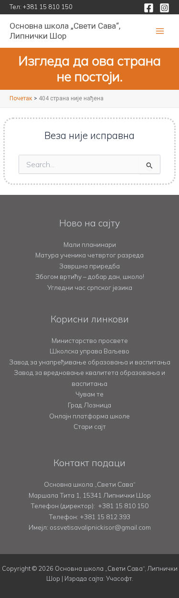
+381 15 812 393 (105, 517)
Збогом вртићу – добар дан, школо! (89, 276)
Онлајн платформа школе (89, 416)
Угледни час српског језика (89, 287)
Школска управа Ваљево (89, 351)
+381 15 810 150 (48, 7)
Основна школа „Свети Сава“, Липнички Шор (65, 31)
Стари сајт (90, 426)
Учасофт (119, 578)
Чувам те (89, 394)
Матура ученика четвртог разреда (89, 255)
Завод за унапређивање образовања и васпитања (89, 362)
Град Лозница (89, 405)
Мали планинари (89, 244)
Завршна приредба (89, 266)
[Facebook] (149, 8)
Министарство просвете (90, 340)
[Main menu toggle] (160, 31)
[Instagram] (164, 8)
